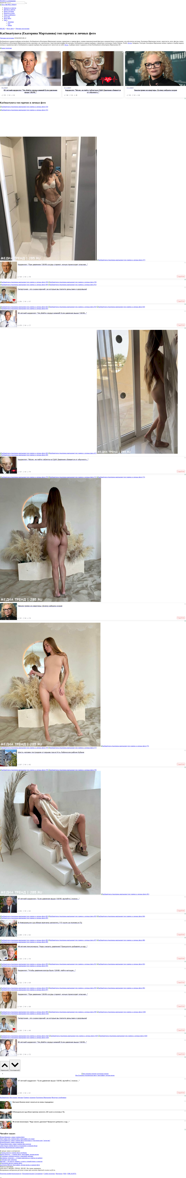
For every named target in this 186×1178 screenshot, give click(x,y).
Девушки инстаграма (7, 38)
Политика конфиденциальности (10, 1173)
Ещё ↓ (6, 20)
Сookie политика (49, 1173)
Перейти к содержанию (8, 1)
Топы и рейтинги (9, 15)
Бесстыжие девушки (16, 1097)
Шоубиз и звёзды (9, 9)
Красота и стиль (9, 13)
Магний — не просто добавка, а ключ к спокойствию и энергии (21, 1161)
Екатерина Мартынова (43, 1097)
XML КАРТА (71, 1173)
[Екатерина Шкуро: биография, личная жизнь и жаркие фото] (11, 1163)
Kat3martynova (4, 1097)
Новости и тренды (10, 8)
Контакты (59, 1173)
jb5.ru (66, 45)
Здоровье (11, 22)
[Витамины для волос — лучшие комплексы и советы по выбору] (16, 1156)
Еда (9, 23)
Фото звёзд (7, 18)
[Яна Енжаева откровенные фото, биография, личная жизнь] (94, 1073)
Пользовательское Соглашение (32, 1173)
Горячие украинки (30, 1097)
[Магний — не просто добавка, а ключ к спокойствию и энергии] (8, 1159)
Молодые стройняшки (59, 1097)
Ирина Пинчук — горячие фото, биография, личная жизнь (19, 1154)
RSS (64, 1173)
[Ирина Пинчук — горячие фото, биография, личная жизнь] (13, 1153)
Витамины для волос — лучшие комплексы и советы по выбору (21, 1158)
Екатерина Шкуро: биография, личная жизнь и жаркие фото (20, 1165)
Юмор (10, 25)
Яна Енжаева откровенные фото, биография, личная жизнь (95, 1075)
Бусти (130, 43)
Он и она (7, 16)
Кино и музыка (9, 11)
